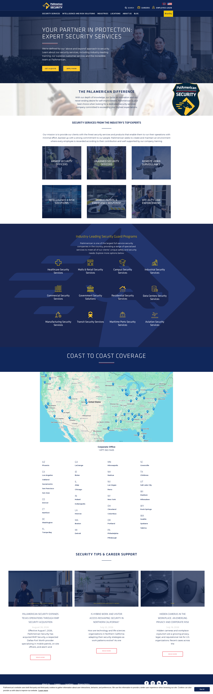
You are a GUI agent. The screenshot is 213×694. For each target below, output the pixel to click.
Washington (47, 522)
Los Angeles (47, 475)
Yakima (143, 528)
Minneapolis (113, 465)
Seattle (143, 519)
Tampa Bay (47, 532)
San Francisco (48, 488)
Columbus (112, 514)
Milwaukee (145, 499)
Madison (144, 495)
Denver (45, 503)
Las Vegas (112, 485)
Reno (110, 489)
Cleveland (112, 509)
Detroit (78, 533)
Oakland (45, 479)
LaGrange (79, 465)
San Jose (46, 493)
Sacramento (47, 484)
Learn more (43, 690)
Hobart (78, 499)
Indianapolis (80, 504)
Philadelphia (113, 533)
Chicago (78, 489)
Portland (111, 523)
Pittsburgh (112, 538)
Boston (78, 523)
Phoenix (45, 465)
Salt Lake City (146, 485)
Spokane (144, 523)
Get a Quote (50, 69)
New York (112, 499)
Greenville (144, 465)
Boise (77, 475)
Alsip (77, 485)
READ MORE (40, 657)
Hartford (45, 513)
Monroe (78, 514)
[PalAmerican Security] (54, 5)
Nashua (111, 475)
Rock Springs (146, 509)
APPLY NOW (72, 69)
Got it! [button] (202, 689)
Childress (144, 475)
